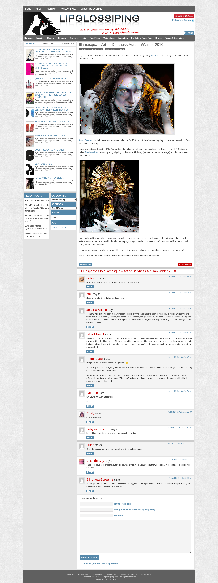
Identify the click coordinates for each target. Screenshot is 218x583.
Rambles (28, 38)
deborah (92, 278)
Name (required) (123, 503)
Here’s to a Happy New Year (37, 200)
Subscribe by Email (91, 9)
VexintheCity (95, 461)
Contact (52, 9)
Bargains (40, 38)
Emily (90, 413)
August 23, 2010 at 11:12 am (180, 412)
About (39, 9)
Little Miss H (95, 334)
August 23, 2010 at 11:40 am (180, 428)
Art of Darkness (86, 140)
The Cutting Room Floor (141, 38)
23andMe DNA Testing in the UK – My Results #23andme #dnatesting (37, 208)
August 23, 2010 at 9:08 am (180, 308)
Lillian (90, 445)
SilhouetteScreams (99, 479)
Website (118, 515)
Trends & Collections (174, 38)
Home (28, 9)
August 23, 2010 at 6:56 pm (180, 459)
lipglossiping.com (110, 577)
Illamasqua (156, 55)
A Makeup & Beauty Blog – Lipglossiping (82, 24)
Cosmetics (123, 38)
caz (88, 294)
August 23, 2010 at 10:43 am (180, 357)
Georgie (92, 392)
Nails (84, 38)
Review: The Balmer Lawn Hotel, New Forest (36, 234)
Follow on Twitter (182, 20)
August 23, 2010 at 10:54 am (180, 391)
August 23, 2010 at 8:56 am (180, 277)
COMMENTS (67, 43)
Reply (90, 287)
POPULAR (48, 43)
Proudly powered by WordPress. (109, 579)
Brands (158, 38)
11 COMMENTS (185, 265)
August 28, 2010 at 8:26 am (180, 478)
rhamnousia (94, 358)
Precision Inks (91, 152)
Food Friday (95, 38)
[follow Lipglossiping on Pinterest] (184, 16)
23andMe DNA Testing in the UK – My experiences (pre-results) (37, 218)
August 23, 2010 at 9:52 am (180, 333)
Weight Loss (109, 38)
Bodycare (74, 38)
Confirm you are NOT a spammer (100, 563)
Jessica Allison (96, 310)
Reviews (51, 38)
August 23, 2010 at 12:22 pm (180, 443)
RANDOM (31, 43)
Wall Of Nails (68, 9)
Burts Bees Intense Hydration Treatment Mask (36, 227)
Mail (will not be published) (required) (134, 509)
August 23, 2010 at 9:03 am (180, 292)
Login (53, 217)
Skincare (62, 38)
